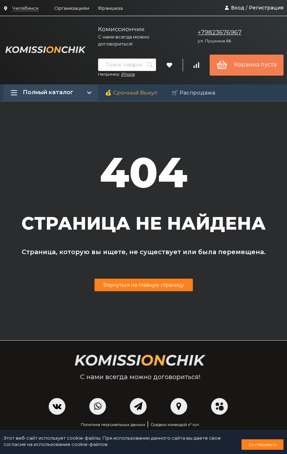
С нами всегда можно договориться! (123, 40)
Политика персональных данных (113, 424)
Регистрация (266, 8)
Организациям (71, 8)
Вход (237, 8)
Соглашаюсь (262, 444)
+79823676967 (219, 32)
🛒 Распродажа (193, 92)
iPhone (128, 74)
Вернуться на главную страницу (143, 285)
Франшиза (110, 8)
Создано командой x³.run (174, 424)
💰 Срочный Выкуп (131, 92)
